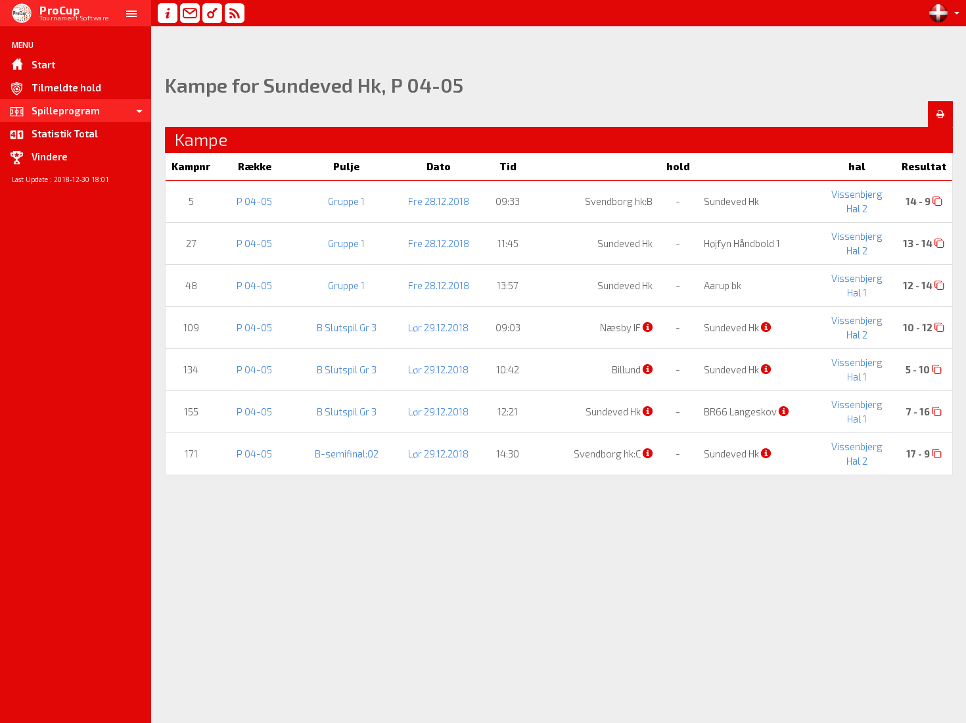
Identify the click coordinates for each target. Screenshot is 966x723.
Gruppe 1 (346, 201)
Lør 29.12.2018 (438, 327)
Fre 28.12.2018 (438, 201)
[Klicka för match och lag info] (937, 201)
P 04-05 (254, 201)
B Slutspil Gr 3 (347, 327)
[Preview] (940, 114)
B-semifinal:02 (347, 453)
